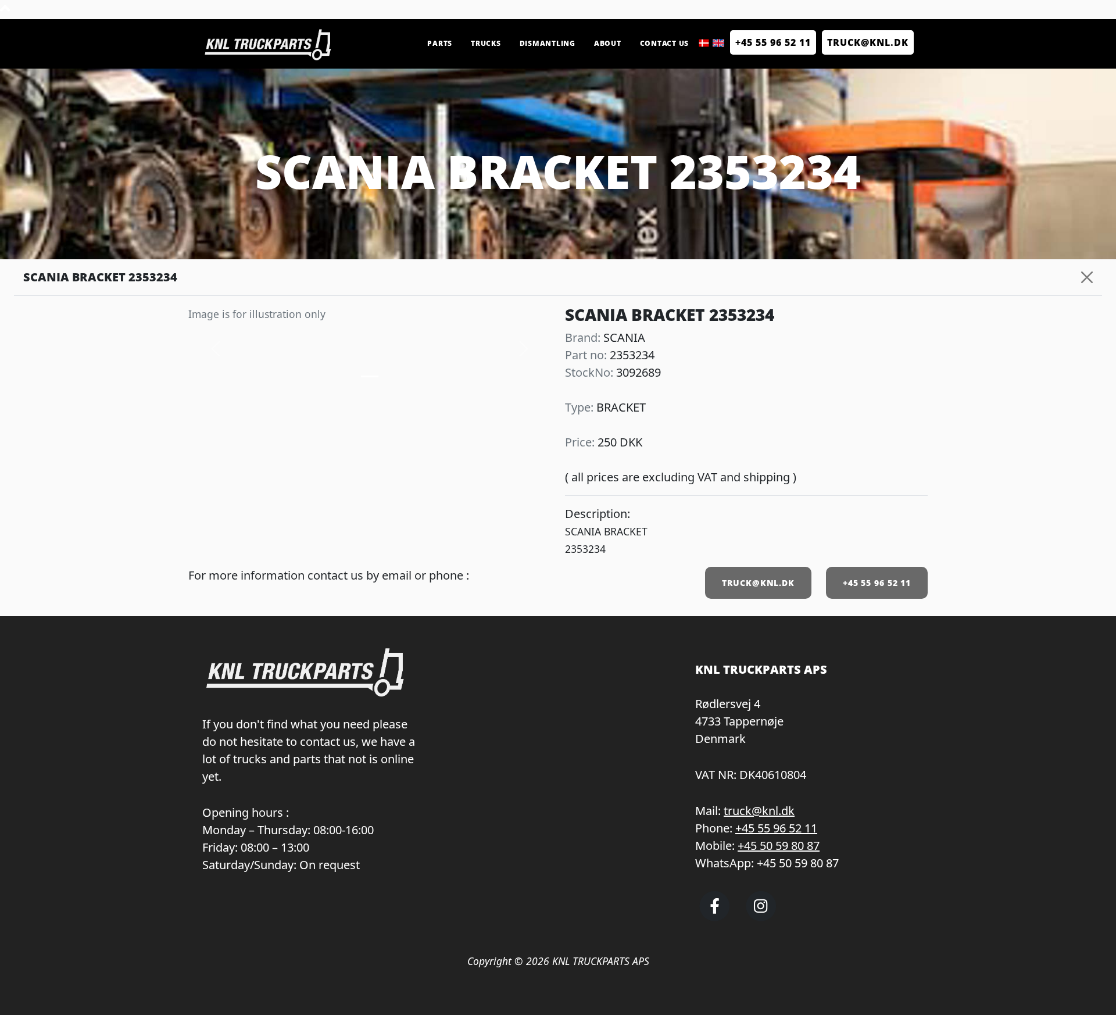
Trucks (486, 43)
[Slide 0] (369, 376)
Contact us (664, 43)
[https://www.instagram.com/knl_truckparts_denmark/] (761, 916)
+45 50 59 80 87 (779, 845)
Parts (439, 43)
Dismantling (547, 43)
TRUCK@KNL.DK (758, 582)
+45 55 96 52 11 (773, 42)
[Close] (1086, 277)
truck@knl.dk (759, 811)
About (607, 43)
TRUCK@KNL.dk (867, 42)
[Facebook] (714, 916)
